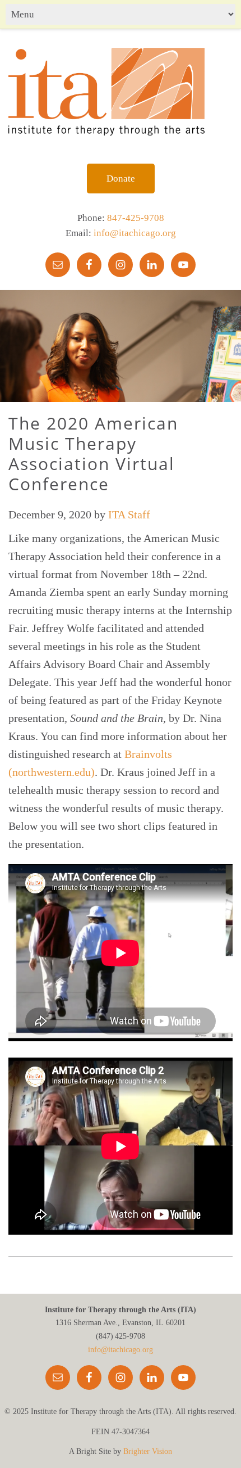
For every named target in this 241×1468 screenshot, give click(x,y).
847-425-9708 (135, 218)
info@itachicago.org (135, 233)
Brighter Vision (147, 1451)
